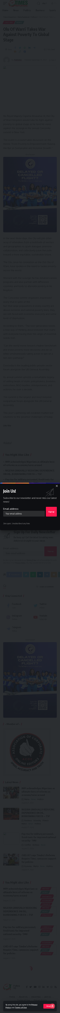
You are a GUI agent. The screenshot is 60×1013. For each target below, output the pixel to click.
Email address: (11, 508)
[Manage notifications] (52, 1006)
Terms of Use (21, 1007)
